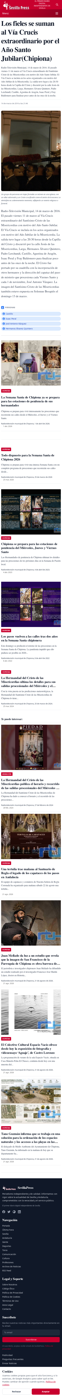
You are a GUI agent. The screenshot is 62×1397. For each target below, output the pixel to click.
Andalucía (7, 1238)
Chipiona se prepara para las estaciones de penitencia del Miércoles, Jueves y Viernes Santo (29, 547)
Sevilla (5, 1233)
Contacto (6, 1309)
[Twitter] (8, 1211)
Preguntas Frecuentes (13, 1359)
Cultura (6, 1258)
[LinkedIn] (19, 1211)
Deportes (6, 1246)
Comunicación (9, 1254)
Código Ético (8, 1288)
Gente (5, 1242)
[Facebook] (3, 1211)
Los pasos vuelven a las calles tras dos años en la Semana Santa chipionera (29, 638)
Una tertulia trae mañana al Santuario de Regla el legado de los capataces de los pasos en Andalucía (30, 873)
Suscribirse (31, 1339)
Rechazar (16, 1391)
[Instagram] (14, 1211)
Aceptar (46, 1391)
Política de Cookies (11, 1296)
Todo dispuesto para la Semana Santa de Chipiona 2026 (27, 457)
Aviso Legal (7, 1305)
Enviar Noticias (9, 1363)
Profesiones (8, 1262)
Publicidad (7, 1355)
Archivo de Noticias (11, 1266)
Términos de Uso (10, 1300)
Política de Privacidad (12, 1292)
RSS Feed (6, 1270)
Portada (6, 1225)
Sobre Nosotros (9, 1284)
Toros (4, 1250)
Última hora (8, 1229)
